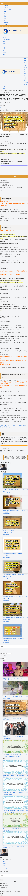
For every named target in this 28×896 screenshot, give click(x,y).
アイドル (6, 7)
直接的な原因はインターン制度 (8, 185)
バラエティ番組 (7, 9)
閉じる (1, 879)
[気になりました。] (14, 34)
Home (5, 24)
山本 (8, 469)
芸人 (5, 20)
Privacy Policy (6, 868)
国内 (5, 11)
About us (5, 867)
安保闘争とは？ (5, 184)
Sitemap (6, 22)
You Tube (6, 5)
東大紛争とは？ (4, 180)
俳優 (5, 16)
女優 (5, 18)
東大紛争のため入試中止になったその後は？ (11, 187)
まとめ (2, 190)
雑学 (5, 13)
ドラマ (5, 15)
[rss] (27, 26)
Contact (4, 865)
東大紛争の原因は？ (5, 182)
